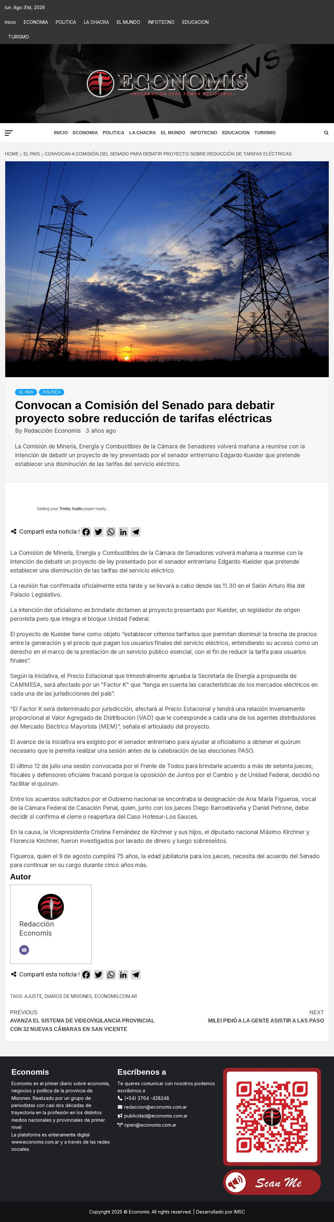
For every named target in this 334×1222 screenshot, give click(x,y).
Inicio (10, 22)
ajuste (33, 996)
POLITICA (66, 22)
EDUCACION (195, 22)
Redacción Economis (53, 430)
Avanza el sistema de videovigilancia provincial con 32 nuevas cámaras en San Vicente (82, 1021)
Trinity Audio (71, 508)
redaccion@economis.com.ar (155, 1107)
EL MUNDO (128, 22)
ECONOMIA (36, 22)
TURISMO (18, 37)
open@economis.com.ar (149, 1125)
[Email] (24, 950)
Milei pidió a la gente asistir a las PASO (266, 1017)
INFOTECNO (161, 22)
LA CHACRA (96, 22)
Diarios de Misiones (68, 996)
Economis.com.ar (116, 996)
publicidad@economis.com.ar (155, 1115)
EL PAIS (26, 392)
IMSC (239, 1211)
